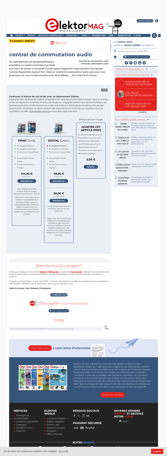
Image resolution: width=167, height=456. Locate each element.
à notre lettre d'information (61, 348)
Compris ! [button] (157, 451)
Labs (111, 35)
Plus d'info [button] (63, 451)
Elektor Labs (53, 424)
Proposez (51, 431)
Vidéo (84, 35)
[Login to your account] (156, 20)
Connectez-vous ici (39, 111)
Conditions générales (27, 421)
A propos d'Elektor (56, 418)
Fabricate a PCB (59, 295)
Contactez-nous (24, 428)
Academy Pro (99, 35)
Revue (31, 35)
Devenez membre (145, 21)
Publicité (20, 431)
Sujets (19, 35)
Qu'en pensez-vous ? (59, 311)
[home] (11, 35)
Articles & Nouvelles (50, 35)
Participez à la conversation (138, 57)
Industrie (71, 35)
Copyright (21, 424)
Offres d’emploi (54, 434)
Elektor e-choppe (56, 428)
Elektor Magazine (56, 421)
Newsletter (124, 35)
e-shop (137, 35)
